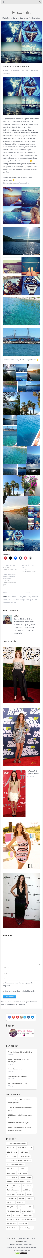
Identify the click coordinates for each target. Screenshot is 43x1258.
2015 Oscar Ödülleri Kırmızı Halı (19, 1107)
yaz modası (30, 1198)
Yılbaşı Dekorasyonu (15, 1069)
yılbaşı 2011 (10, 1202)
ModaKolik (21, 12)
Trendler (21, 1198)
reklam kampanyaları (13, 1190)
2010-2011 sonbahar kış (25, 1148)
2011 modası (24, 1152)
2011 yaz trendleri (24, 1156)
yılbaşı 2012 (20, 1202)
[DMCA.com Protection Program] (21, 1253)
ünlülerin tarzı (23, 1223)
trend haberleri (11, 1198)
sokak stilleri (11, 1194)
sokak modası (26, 1190)
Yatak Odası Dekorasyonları (17, 1076)
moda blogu (20, 599)
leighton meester (19, 1181)
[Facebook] (9, 1017)
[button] (9, 372)
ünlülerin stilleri (11, 1223)
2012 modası (11, 1173)
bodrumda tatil (8, 599)
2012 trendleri (22, 1173)
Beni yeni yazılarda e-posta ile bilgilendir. (20, 991)
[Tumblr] (28, 1017)
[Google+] (13, 1017)
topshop (29, 1194)
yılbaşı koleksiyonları (13, 1211)
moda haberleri (27, 1186)
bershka (22, 1177)
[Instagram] (21, 1017)
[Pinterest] (17, 1017)
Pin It (28, 592)
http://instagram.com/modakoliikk (16, 183)
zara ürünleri (28, 1215)
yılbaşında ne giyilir (28, 1211)
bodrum (35, 597)
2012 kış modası (12, 1169)
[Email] (32, 1017)
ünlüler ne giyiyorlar (26, 1228)
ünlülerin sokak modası (28, 1219)
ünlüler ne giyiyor (12, 1228)
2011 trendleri (11, 1156)
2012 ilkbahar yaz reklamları (15, 1164)
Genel (15, 18)
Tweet (5, 592)
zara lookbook (17, 1215)
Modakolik (19, 1242)
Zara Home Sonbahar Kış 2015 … (19, 1083)
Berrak (10, 1118)
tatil (27, 599)
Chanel (29, 1177)
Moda (9, 1186)
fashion (9, 1181)
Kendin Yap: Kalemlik (15, 1123)
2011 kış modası (12, 1152)
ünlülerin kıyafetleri (13, 1219)
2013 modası (12, 597)
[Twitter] (24, 1017)
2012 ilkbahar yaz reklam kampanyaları (19, 1160)
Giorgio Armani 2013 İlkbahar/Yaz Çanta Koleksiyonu (9, 577)
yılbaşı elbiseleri (11, 1207)
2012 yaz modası (12, 1177)
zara (8, 1215)
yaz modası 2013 (9, 602)
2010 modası (11, 1148)
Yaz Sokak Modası (9, 565)
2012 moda (23, 1169)
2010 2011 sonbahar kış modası (16, 1143)
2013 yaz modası (24, 597)
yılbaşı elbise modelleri (25, 1207)
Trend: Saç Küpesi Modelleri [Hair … (20, 1052)
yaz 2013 (33, 599)
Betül (6, 70)
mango (29, 1181)
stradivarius (20, 1194)
